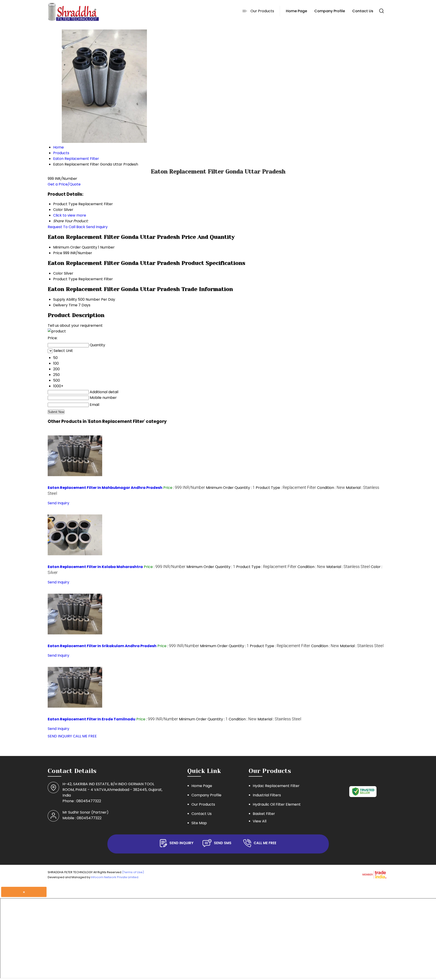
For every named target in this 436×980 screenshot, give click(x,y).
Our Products (262, 11)
